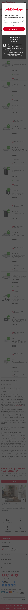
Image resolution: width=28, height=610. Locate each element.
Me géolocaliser (14, 29)
